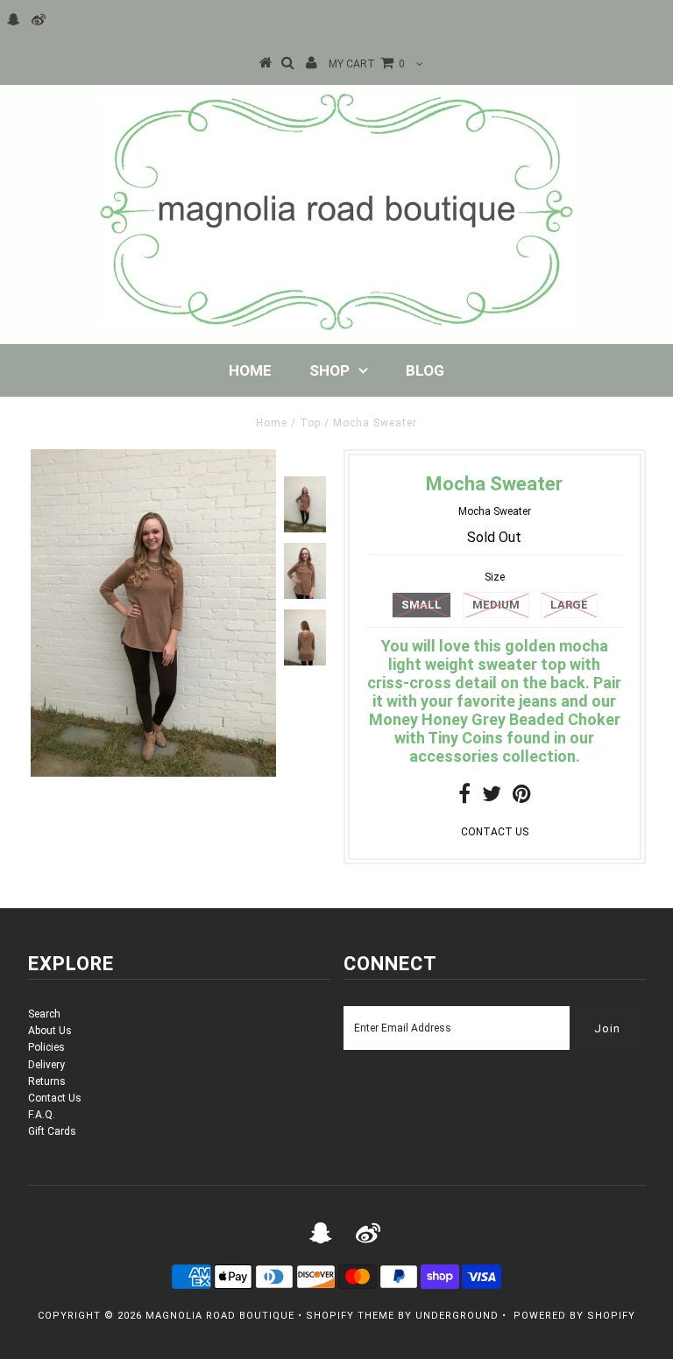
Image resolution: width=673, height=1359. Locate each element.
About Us (50, 1031)
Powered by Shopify (574, 1315)
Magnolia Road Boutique (219, 1315)
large (569, 604)
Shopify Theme (350, 1315)
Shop (329, 370)
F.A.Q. (41, 1115)
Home (250, 370)
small (421, 604)
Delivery (46, 1065)
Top (310, 423)
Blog (425, 370)
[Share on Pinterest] (522, 798)
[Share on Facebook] (464, 798)
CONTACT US (494, 832)
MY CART (367, 64)
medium (496, 604)
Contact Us (54, 1098)
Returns (47, 1081)
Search (44, 1014)
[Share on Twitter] (491, 798)
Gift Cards (52, 1131)
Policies (46, 1047)
